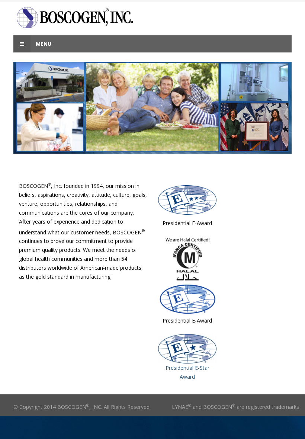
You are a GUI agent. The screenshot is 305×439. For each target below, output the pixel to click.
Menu (42, 43)
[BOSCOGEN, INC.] (90, 18)
